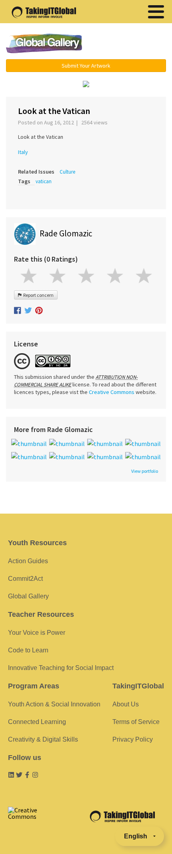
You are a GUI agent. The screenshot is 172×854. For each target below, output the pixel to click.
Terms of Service (136, 721)
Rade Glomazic (66, 233)
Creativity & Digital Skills (43, 739)
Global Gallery (44, 43)
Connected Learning (37, 721)
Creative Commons (111, 392)
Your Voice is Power (36, 632)
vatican (44, 181)
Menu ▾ (130, 44)
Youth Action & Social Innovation (54, 704)
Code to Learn (28, 650)
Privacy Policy (132, 739)
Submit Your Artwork (86, 65)
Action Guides (28, 561)
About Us (125, 704)
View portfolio (144, 471)
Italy (23, 152)
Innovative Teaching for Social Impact (61, 667)
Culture (67, 171)
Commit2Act (25, 578)
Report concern (38, 295)
